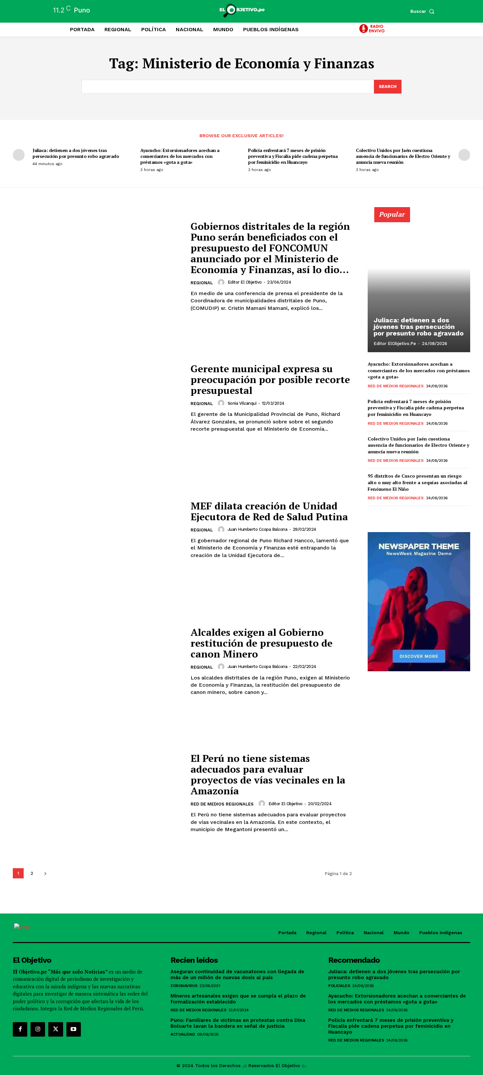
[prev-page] (19, 155)
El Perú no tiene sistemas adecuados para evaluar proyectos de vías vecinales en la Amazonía (268, 774)
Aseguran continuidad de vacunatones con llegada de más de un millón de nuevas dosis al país (237, 974)
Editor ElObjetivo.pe (395, 343)
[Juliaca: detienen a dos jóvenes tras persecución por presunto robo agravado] (419, 283)
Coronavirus (184, 985)
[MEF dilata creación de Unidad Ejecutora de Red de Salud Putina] (97, 529)
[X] (55, 1029)
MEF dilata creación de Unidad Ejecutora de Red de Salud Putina (269, 511)
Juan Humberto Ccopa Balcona (258, 529)
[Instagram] (38, 1029)
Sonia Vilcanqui (242, 403)
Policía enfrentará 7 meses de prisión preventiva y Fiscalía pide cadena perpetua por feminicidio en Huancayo (292, 156)
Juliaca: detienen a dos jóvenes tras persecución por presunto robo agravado (76, 153)
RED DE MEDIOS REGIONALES (222, 804)
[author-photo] (222, 282)
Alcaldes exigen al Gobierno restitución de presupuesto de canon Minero (262, 643)
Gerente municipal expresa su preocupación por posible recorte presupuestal (270, 379)
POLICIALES (339, 985)
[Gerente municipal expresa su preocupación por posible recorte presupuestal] (97, 398)
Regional (202, 282)
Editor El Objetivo (245, 282)
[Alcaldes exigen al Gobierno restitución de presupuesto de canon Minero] (97, 661)
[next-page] (464, 155)
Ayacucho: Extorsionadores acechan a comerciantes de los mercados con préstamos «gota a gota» (179, 156)
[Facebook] (20, 1029)
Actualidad (183, 1034)
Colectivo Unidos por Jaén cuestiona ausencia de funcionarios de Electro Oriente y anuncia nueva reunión (403, 156)
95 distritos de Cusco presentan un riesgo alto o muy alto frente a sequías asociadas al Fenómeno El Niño (417, 482)
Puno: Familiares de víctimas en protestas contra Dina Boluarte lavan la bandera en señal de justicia (238, 1023)
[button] (423, 11)
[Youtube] (73, 1029)
